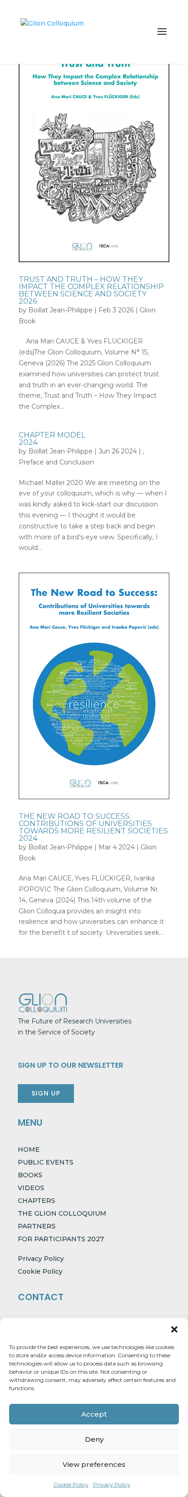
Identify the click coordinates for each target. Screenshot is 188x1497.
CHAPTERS (36, 1201)
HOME (29, 1149)
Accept (94, 1414)
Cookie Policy (71, 1484)
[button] (174, 1329)
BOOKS (30, 1175)
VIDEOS (31, 1188)
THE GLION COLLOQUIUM (62, 1213)
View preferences (94, 1464)
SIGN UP (45, 1093)
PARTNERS (37, 1226)
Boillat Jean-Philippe (60, 310)
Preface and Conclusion (56, 462)
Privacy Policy (112, 1484)
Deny (94, 1439)
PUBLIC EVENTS (45, 1162)
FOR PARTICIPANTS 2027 (61, 1239)
